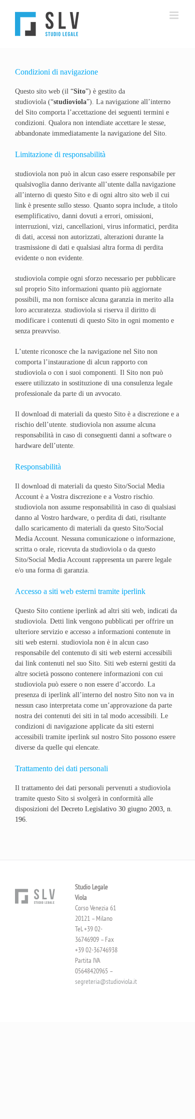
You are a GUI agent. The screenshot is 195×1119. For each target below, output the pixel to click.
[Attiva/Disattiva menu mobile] (175, 15)
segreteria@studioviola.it (106, 981)
